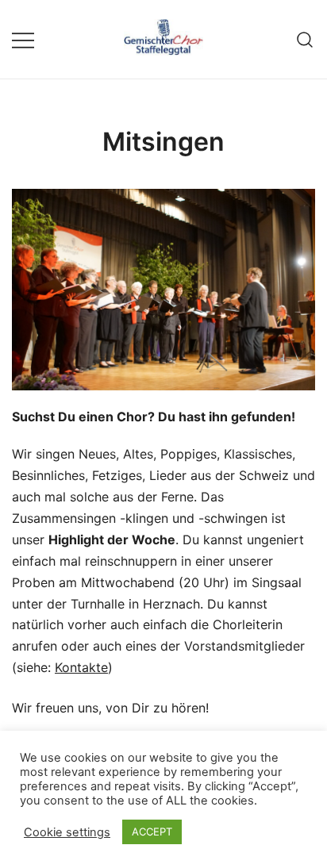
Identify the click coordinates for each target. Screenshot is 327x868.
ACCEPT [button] (152, 831)
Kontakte (81, 667)
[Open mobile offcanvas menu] (23, 39)
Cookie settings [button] (67, 832)
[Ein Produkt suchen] (305, 39)
